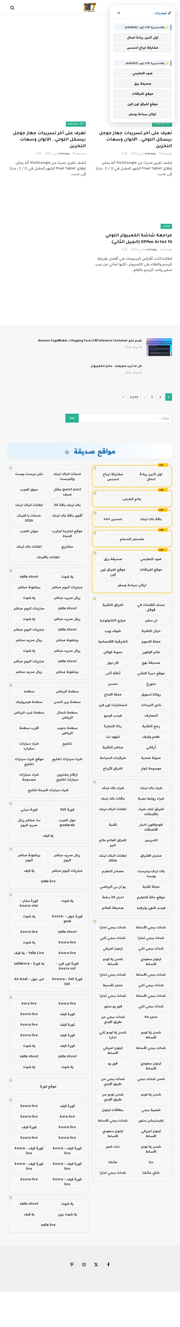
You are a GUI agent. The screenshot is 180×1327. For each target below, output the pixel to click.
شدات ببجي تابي (112, 938)
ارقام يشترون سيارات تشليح (67, 776)
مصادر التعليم (113, 871)
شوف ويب (113, 631)
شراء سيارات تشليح (67, 759)
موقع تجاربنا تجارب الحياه (67, 533)
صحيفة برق (113, 559)
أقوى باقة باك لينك (67, 515)
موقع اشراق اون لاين (112, 572)
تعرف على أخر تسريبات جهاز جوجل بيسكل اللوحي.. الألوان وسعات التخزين (49, 140)
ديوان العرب (29, 531)
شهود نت (113, 736)
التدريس (151, 840)
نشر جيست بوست (29, 474)
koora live (29, 932)
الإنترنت (166, 226)
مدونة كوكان (112, 652)
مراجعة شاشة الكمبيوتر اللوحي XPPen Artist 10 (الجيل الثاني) (138, 238)
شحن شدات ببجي (151, 1079)
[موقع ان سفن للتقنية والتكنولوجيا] (90, 7)
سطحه (29, 691)
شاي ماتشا (150, 1172)
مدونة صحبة (151, 758)
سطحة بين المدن (67, 702)
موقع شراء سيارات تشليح (29, 761)
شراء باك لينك (151, 788)
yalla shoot (29, 576)
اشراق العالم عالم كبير (112, 842)
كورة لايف (67, 1014)
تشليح (67, 743)
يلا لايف (48, 835)
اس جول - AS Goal (29, 979)
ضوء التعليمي (150, 559)
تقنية (113, 824)
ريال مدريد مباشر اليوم (67, 857)
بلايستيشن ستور (151, 1120)
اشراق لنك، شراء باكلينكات (151, 811)
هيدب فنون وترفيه (151, 908)
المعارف (151, 715)
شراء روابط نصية (151, 798)
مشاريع (67, 546)
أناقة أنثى (112, 673)
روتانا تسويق (151, 694)
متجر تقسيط (113, 985)
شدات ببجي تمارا (113, 927)
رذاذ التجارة (113, 726)
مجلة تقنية (151, 886)
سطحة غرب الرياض (29, 712)
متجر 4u (151, 1017)
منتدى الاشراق (151, 855)
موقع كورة (48, 1086)
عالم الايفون (151, 652)
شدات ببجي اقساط (151, 927)
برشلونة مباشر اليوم (29, 857)
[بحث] (12, 7)
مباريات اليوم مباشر (67, 587)
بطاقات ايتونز (112, 1110)
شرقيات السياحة (113, 758)
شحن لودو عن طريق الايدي (113, 1096)
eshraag (150, 154)
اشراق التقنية (112, 605)
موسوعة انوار (151, 768)
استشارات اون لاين (112, 705)
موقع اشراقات (151, 569)
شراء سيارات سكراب (29, 745)
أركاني (151, 747)
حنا (151, 1162)
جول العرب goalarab (67, 822)
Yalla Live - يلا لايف (29, 953)
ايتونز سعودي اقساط (151, 961)
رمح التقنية (151, 726)
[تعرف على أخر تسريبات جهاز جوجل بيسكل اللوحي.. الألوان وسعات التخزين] (47, 105)
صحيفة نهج (151, 662)
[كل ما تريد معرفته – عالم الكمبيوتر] (159, 372)
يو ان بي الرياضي (113, 886)
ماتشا (112, 1162)
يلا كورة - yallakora (29, 963)
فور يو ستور (113, 1006)
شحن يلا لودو (151, 1094)
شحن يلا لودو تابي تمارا (112, 1034)
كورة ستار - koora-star (29, 903)
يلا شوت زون (67, 1214)
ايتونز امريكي (113, 948)
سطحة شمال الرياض (67, 714)
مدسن (113, 684)
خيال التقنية (151, 631)
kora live (29, 1003)
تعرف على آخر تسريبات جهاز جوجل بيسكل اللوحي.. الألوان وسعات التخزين (135, 140)
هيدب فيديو (113, 715)
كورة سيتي (29, 809)
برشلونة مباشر (29, 587)
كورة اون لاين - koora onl (67, 965)
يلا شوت (67, 576)
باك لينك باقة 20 (67, 505)
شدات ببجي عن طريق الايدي (113, 1019)
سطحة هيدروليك (29, 702)
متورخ (151, 684)
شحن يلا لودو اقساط (113, 961)
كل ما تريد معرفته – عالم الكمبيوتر (116, 366)
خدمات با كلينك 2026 (29, 517)
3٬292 (134, 397)
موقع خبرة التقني (151, 673)
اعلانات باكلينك (48, 557)
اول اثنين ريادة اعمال (150, 476)
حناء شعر (113, 1146)
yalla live (48, 881)
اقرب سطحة (29, 728)
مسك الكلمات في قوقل (151, 607)
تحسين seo (113, 519)
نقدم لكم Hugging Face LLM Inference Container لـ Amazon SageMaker (90, 341)
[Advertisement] (90, 34)
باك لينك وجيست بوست (151, 873)
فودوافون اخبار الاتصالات (151, 827)
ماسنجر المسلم (132, 539)
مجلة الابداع (113, 694)
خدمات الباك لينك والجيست (67, 476)
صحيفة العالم (113, 908)
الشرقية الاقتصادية (113, 641)
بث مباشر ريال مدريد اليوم (29, 822)
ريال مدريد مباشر (67, 598)
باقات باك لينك (113, 798)
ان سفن (151, 620)
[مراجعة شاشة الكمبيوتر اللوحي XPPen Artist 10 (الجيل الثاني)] (133, 207)
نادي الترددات (151, 705)
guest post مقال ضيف (67, 491)
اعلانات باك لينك (29, 546)
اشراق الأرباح (113, 768)
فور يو (113, 1063)
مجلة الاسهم (151, 641)
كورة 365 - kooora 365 (67, 981)
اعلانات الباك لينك (113, 809)
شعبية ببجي (151, 1110)
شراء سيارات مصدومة (29, 776)
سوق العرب (29, 489)
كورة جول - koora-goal (67, 918)
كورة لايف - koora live (67, 1150)
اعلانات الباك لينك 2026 (113, 858)
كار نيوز (113, 662)
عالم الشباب (131, 499)
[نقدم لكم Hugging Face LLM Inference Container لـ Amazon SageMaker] (159, 347)
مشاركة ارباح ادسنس (113, 476)
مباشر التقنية (112, 747)
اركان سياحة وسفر (132, 585)
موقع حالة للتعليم (151, 897)
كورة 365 (67, 809)
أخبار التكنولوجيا (162, 124)
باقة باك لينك (151, 519)
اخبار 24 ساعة (113, 897)
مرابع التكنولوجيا (113, 620)
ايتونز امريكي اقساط (113, 1050)
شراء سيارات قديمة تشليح (48, 790)
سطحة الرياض (67, 691)
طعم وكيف (151, 736)
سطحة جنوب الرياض (67, 730)
